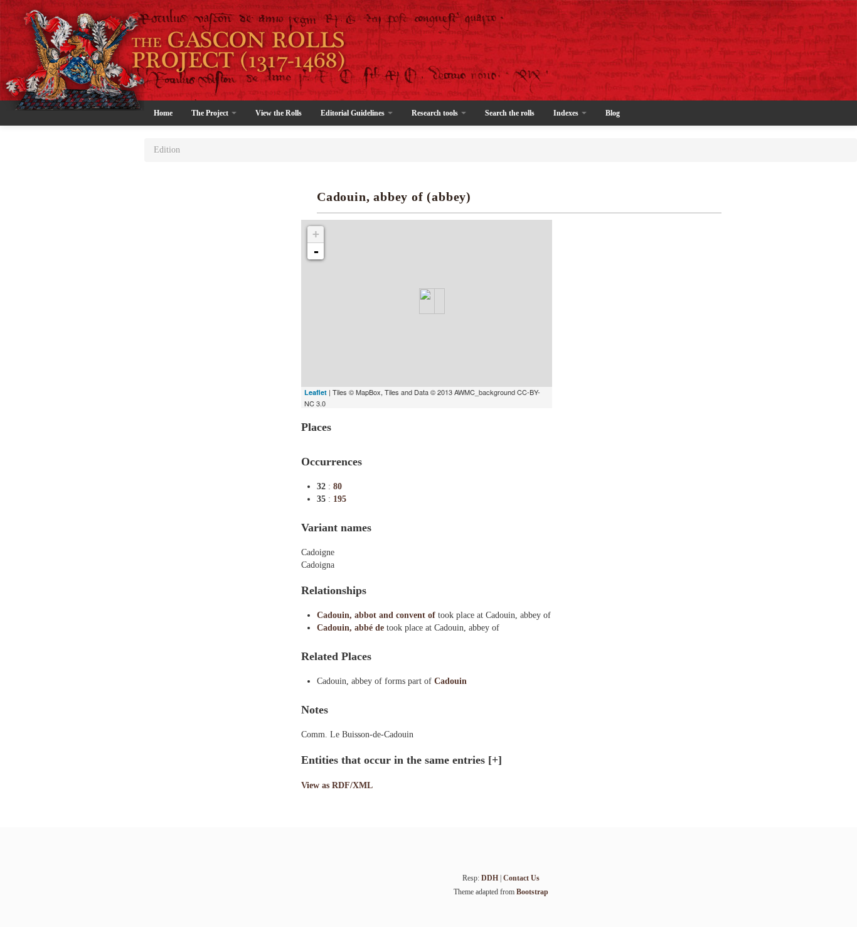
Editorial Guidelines (353, 113)
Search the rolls (510, 113)
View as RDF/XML (337, 785)
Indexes (566, 113)
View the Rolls (278, 113)
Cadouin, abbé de (351, 627)
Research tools (436, 113)
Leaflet (315, 392)
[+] (495, 760)
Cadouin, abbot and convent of (377, 615)
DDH (489, 878)
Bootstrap (532, 891)
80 (337, 486)
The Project (210, 113)
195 (339, 499)
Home (163, 113)
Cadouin (450, 681)
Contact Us (521, 878)
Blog (612, 113)
